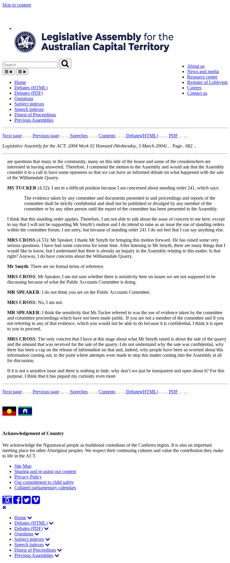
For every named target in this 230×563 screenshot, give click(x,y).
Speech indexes (29, 109)
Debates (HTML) (31, 87)
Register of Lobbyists (207, 82)
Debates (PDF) (28, 93)
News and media (203, 71)
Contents (107, 135)
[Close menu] (4, 507)
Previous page (46, 135)
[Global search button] (65, 64)
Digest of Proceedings (35, 114)
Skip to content (16, 4)
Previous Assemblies (33, 120)
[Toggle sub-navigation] (29, 517)
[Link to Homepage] (115, 33)
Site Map (22, 466)
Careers (194, 87)
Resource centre (202, 76)
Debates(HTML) (142, 135)
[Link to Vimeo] (36, 501)
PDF (173, 135)
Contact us (197, 93)
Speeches (79, 135)
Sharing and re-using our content (45, 471)
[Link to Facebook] (17, 501)
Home (20, 82)
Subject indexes (29, 103)
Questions (23, 98)
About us (196, 66)
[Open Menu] (8, 72)
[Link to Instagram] (7, 501)
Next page (12, 135)
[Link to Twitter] (27, 501)
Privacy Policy (28, 476)
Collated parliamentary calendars (45, 487)
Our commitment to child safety (44, 482)
